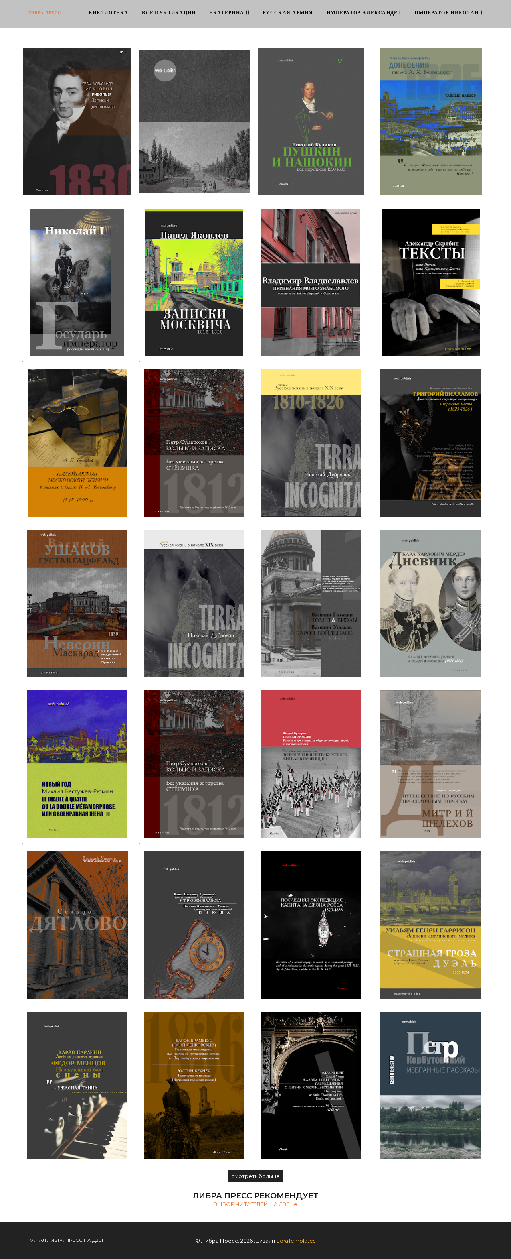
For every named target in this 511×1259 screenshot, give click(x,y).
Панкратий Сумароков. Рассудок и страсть (194, 764)
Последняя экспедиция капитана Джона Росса (310, 924)
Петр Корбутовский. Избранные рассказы (431, 1085)
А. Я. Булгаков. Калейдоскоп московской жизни (77, 442)
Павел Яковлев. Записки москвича (194, 282)
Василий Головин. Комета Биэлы (310, 603)
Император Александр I (364, 13)
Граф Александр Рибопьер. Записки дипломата (77, 121)
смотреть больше (255, 1176)
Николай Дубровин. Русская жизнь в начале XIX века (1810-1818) (311, 442)
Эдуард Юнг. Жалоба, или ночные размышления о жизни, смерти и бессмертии (311, 1085)
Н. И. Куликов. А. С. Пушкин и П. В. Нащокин (311, 121)
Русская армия (288, 13)
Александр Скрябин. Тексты (430, 282)
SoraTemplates (295, 1240)
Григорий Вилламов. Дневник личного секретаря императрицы (430, 442)
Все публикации (169, 13)
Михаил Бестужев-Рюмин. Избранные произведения (77, 764)
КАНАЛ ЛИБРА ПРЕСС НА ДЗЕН (66, 1240)
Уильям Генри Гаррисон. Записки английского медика (430, 924)
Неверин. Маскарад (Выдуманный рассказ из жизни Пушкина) (77, 603)
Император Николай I (448, 13)
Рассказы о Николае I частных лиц (77, 282)
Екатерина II (229, 13)
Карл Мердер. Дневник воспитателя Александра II (431, 603)
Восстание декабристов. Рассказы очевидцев (194, 121)
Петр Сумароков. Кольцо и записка (194, 442)
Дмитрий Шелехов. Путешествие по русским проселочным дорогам (430, 764)
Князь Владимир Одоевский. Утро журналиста (194, 924)
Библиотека (108, 13)
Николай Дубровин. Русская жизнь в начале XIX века (194, 603)
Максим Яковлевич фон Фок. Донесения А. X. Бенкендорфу (430, 121)
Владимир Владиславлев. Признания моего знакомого (311, 282)
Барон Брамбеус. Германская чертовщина (194, 1085)
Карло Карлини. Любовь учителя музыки (77, 1085)
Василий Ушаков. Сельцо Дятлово (77, 925)
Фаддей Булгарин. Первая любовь (311, 764)
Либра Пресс (44, 12)
